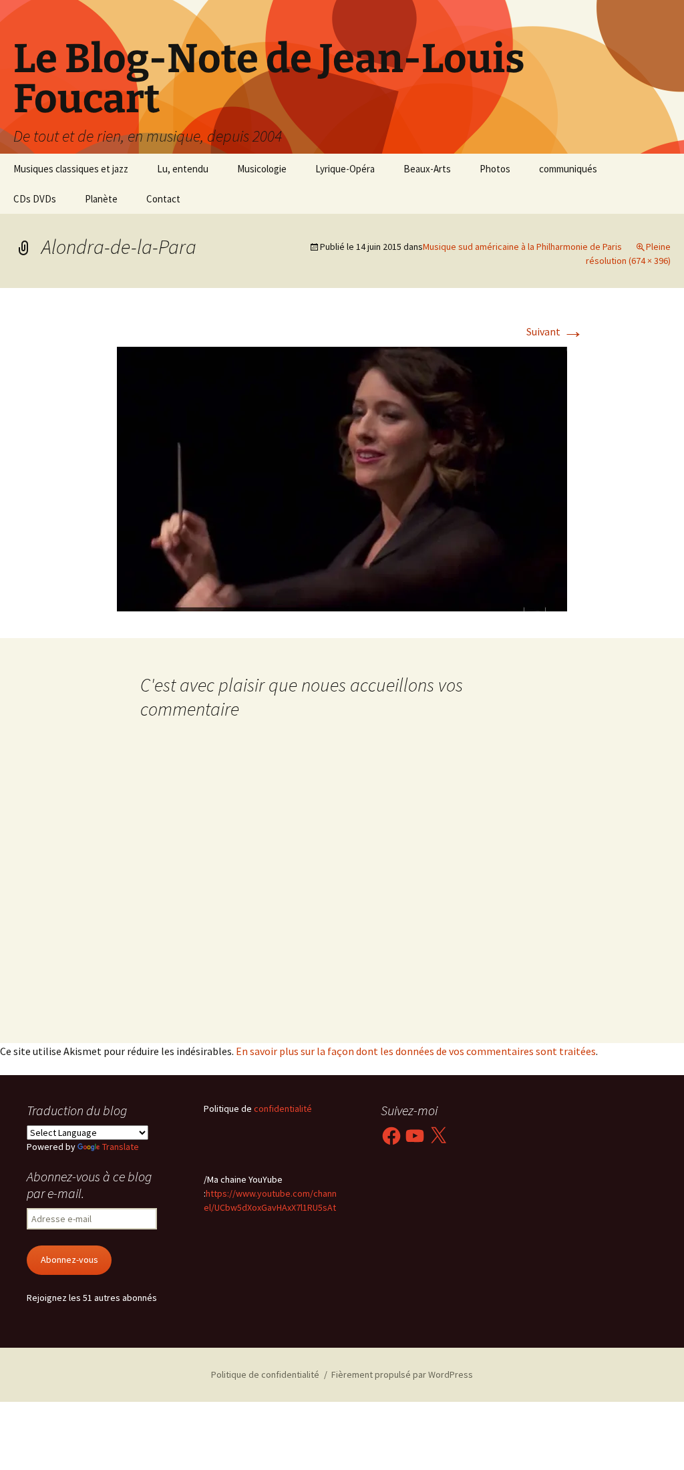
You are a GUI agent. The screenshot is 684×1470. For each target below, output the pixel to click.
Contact (163, 198)
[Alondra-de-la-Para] (342, 477)
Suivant (555, 331)
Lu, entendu (182, 168)
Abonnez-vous (69, 1260)
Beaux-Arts (427, 168)
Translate (120, 1147)
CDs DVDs (34, 198)
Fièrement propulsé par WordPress (402, 1374)
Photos (495, 168)
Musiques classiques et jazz (70, 168)
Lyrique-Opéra (345, 168)
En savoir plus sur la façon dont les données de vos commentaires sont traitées (416, 1051)
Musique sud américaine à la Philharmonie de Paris (522, 247)
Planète (101, 198)
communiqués (568, 168)
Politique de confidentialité (265, 1374)
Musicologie (262, 168)
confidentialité (282, 1108)
